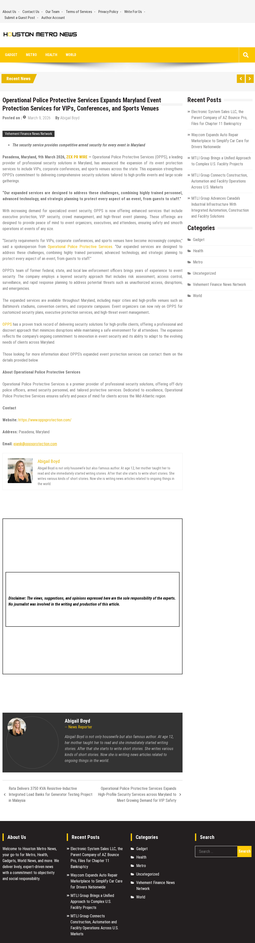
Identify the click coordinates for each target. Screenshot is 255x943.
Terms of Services (79, 11)
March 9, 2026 (39, 118)
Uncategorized (204, 273)
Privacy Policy (108, 11)
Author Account (53, 17)
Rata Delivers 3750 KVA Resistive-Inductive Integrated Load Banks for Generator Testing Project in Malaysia (50, 794)
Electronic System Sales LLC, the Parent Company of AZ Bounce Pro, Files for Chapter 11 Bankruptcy (219, 117)
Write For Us (133, 11)
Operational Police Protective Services (80, 246)
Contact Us (30, 11)
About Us (9, 11)
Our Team (53, 11)
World (71, 55)
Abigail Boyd (69, 118)
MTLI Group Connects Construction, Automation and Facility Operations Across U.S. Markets (219, 181)
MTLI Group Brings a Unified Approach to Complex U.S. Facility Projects (92, 901)
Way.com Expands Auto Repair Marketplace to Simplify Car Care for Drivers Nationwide (220, 140)
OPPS (7, 324)
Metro (31, 55)
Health (51, 55)
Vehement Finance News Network (28, 134)
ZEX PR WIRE (76, 157)
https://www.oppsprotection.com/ (44, 420)
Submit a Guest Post (19, 17)
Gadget (11, 55)
